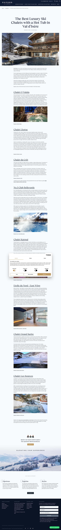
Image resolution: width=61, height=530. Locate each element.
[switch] (25, 270)
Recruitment (4, 508)
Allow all (44, 274)
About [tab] (45, 258)
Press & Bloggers (29, 507)
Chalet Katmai (21, 239)
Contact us (51, 1)
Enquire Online (4, 504)
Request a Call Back (5, 505)
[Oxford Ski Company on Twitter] (25, 528)
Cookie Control (29, 505)
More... (58, 4)
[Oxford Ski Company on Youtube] (32, 528)
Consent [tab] (16, 258)
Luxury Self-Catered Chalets (18, 504)
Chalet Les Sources (23, 376)
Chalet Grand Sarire (24, 334)
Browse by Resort (19, 4)
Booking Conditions (30, 503)
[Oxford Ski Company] (7, 3)
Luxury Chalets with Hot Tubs (19, 505)
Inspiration (53, 4)
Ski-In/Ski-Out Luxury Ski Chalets (19, 503)
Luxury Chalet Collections (31, 4)
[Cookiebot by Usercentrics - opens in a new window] (47, 255)
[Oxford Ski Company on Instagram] (30, 528)
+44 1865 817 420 (45, 1)
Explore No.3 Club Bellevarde (19, 233)
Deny (17, 274)
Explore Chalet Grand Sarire (19, 370)
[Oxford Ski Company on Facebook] (27, 528)
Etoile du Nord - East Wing (27, 285)
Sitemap (28, 508)
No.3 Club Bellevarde (24, 187)
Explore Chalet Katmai (18, 279)
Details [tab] (30, 258)
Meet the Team (4, 507)
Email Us (3, 503)
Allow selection (30, 274)
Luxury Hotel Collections (44, 4)
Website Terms (29, 504)
